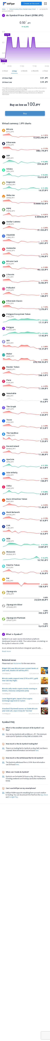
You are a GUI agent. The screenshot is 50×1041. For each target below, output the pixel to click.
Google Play (13, 797)
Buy (25, 113)
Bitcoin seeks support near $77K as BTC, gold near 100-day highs (20, 679)
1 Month (34, 70)
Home (3, 9)
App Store (44, 795)
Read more (6, 651)
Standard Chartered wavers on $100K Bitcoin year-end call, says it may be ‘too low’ (20, 709)
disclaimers (17, 663)
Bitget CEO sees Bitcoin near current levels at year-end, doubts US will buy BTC (20, 669)
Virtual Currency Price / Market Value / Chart (22, 9)
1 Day (14, 71)
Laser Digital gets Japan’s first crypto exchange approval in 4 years (17, 699)
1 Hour (5, 70)
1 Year (45, 70)
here (36, 750)
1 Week (24, 70)
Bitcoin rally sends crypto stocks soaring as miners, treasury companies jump (19, 689)
